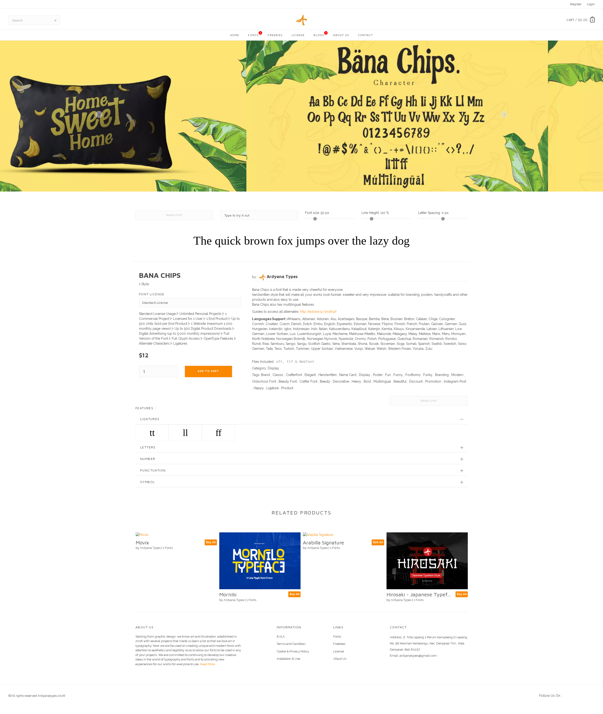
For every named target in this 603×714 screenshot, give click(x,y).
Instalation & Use (288, 658)
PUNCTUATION (153, 470)
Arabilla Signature (323, 542)
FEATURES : (145, 408)
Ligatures (150, 419)
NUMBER (147, 459)
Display (273, 368)
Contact (365, 35)
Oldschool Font (264, 381)
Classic (278, 375)
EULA (281, 636)
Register (576, 4)
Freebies (275, 35)
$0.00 (583, 20)
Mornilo (227, 594)
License (298, 35)
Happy (259, 388)
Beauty (325, 381)
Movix (142, 542)
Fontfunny (413, 375)
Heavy (356, 381)
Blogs (320, 34)
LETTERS (148, 447)
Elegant (310, 375)
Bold (367, 381)
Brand (265, 375)
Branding (442, 375)
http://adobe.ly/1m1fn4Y (318, 311)
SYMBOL (147, 482)
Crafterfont (294, 375)
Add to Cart (208, 371)
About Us (341, 35)
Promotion (433, 381)
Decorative (341, 381)
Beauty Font (288, 381)
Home (234, 35)
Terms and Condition (291, 644)
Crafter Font (308, 381)
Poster (378, 375)
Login (591, 4)
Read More (207, 664)
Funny (398, 375)
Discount (416, 381)
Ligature (272, 388)
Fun (388, 375)
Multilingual (382, 381)
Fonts (254, 34)
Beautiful (400, 381)
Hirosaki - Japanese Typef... (418, 594)
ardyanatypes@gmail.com (418, 655)
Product (287, 388)
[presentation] (98, 114)
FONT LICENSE (152, 294)
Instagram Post (455, 381)
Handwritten (327, 375)
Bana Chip (174, 215)
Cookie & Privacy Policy (293, 651)
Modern (457, 375)
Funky (427, 375)
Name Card (347, 375)
